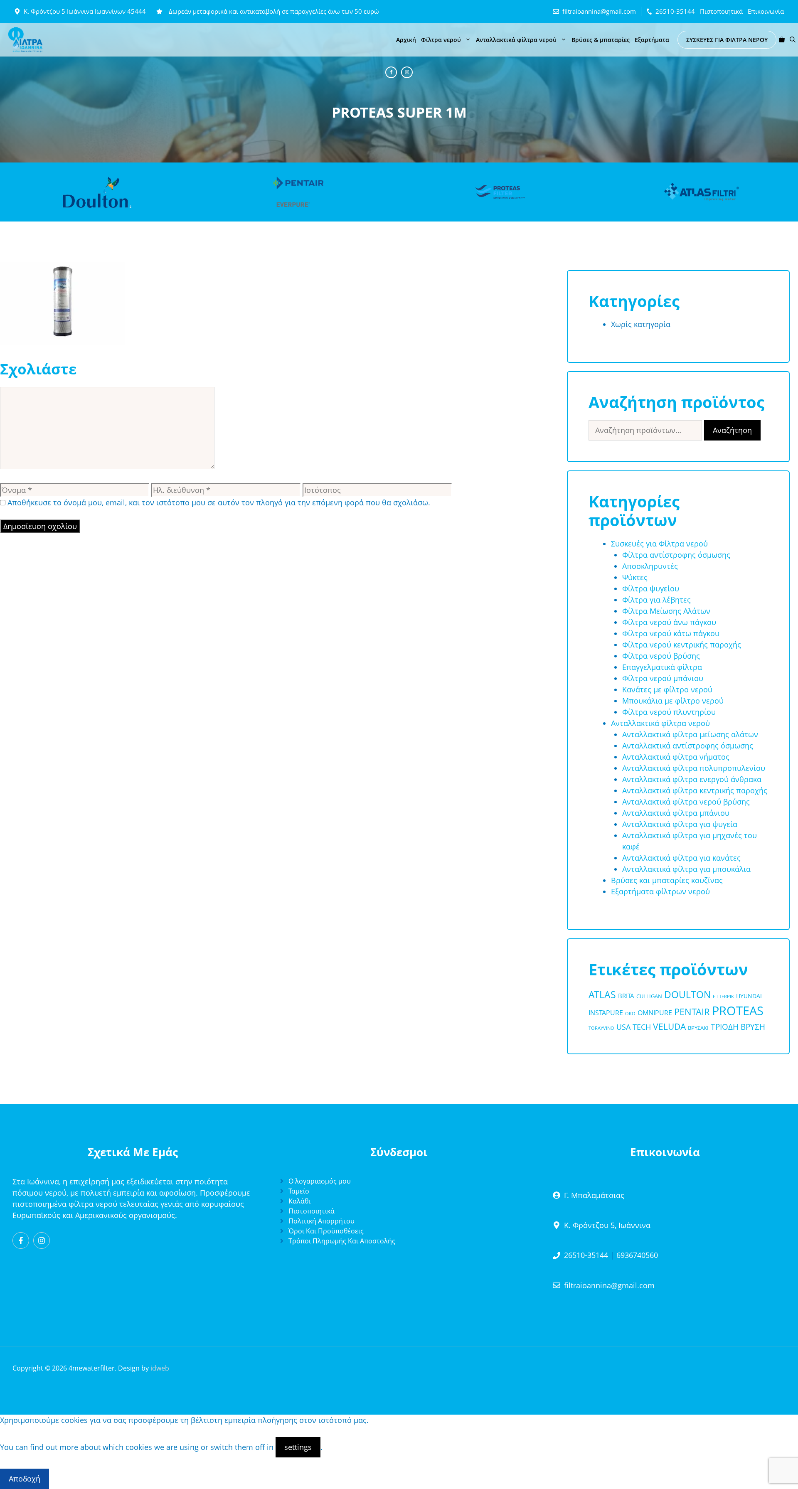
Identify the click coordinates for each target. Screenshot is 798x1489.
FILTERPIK (723, 996)
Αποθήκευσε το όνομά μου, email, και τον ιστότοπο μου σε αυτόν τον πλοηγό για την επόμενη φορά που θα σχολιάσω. (218, 502)
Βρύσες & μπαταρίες (600, 40)
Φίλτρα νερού (441, 40)
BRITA (626, 996)
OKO (630, 1013)
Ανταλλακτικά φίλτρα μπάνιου (675, 813)
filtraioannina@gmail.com (599, 11)
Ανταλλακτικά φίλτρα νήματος (675, 757)
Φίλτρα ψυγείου (650, 588)
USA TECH (633, 1026)
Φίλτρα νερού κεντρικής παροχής (681, 645)
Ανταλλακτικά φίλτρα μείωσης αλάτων (690, 734)
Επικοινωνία (766, 11)
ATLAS (602, 994)
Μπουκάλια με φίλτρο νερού (673, 701)
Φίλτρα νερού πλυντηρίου (669, 712)
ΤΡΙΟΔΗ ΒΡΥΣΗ (738, 1026)
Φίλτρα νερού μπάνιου (662, 678)
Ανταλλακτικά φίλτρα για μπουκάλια (686, 869)
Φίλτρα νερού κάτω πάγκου (670, 633)
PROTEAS (738, 1010)
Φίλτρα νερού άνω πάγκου (669, 622)
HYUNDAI (749, 996)
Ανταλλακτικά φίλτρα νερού (516, 40)
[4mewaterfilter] (25, 40)
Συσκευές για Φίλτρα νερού (659, 544)
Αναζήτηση (732, 430)
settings (298, 1447)
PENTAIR (692, 1012)
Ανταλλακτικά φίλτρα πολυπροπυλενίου (693, 768)
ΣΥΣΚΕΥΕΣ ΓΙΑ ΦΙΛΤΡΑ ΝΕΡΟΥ (727, 40)
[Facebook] (391, 72)
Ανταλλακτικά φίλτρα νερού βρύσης (686, 802)
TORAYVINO (601, 1028)
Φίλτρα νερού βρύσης (661, 656)
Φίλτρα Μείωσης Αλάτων (666, 611)
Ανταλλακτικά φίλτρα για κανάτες (681, 858)
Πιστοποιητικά (721, 11)
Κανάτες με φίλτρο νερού (667, 689)
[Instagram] (407, 72)
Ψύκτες (635, 577)
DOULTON (687, 994)
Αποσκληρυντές (650, 566)
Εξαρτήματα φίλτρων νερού (660, 891)
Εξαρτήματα (652, 40)
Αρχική (406, 40)
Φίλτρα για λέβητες (656, 600)
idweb (159, 1368)
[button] (792, 40)
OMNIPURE (655, 1012)
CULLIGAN (649, 996)
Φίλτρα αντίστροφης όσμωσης (676, 555)
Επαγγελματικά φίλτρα (662, 667)
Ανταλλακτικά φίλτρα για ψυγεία (679, 824)
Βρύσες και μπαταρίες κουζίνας (667, 880)
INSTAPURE (606, 1012)
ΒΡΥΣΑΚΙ (698, 1027)
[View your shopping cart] (781, 40)
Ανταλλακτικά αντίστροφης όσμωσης (687, 746)
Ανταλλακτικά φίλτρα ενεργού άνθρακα (691, 779)
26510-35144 (675, 11)
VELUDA (669, 1026)
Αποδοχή (24, 1479)
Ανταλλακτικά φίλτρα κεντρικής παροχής (694, 790)
